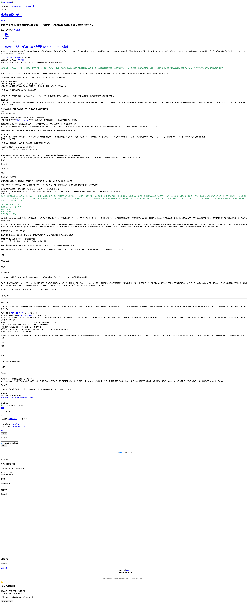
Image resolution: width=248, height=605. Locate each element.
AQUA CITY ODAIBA (25, 315)
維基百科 (21, 60)
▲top (2, 430)
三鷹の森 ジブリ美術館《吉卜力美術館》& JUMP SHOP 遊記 (36, 46)
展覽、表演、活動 (19, 426)
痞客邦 (11, 419)
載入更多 (4, 433)
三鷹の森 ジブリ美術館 (13, 58)
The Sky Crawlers (22, 120)
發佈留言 (4, 445)
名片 (6, 38)
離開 (11, 601)
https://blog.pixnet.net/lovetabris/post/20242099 (17, 397)
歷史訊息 (4, 568)
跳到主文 (4, 20)
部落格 (7, 36)
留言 (15, 419)
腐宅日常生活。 (11, 15)
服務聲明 (142, 578)
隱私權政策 (135, 578)
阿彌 (2, 408)
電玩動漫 (17, 30)
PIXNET (109, 578)
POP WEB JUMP (17, 313)
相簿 (6, 34)
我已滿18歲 (5, 601)
